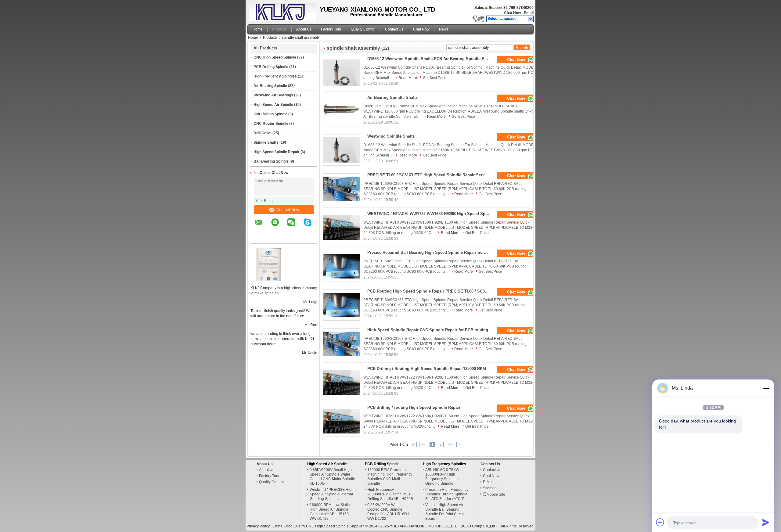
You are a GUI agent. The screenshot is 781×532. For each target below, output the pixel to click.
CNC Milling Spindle (270, 114)
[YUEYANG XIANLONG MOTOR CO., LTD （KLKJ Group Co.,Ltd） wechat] (295, 226)
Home (258, 29)
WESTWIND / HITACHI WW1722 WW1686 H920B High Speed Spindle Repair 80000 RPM (430, 213)
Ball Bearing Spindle (271, 161)
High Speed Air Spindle (273, 104)
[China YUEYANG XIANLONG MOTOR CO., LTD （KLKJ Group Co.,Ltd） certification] (269, 280)
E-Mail (488, 482)
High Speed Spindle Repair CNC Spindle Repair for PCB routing (427, 330)
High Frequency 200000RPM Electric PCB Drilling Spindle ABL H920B (390, 494)
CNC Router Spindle (271, 123)
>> (450, 444)
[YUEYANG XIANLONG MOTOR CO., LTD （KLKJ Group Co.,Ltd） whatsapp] (278, 226)
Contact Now (287, 209)
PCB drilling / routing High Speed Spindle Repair (413, 407)
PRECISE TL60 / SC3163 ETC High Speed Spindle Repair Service (428, 175)
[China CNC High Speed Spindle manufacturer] (281, 10)
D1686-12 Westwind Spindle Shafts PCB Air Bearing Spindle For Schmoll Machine (430, 58)
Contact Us (394, 29)
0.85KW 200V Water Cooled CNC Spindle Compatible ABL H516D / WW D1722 (388, 512)
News (443, 29)
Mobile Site (496, 494)
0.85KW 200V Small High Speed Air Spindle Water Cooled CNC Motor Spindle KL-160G (332, 477)
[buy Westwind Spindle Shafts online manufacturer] (341, 150)
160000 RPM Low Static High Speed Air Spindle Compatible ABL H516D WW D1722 (330, 512)
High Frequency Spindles (275, 76)
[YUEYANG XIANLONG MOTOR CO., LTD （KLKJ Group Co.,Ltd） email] (262, 226)
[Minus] (765, 388)
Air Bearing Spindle (270, 86)
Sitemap (490, 488)
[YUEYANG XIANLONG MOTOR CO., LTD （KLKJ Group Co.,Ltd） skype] (311, 226)
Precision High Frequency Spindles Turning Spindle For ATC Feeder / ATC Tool (447, 494)
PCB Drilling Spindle (271, 67)
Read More (407, 78)
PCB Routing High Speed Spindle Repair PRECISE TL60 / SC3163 (429, 291)
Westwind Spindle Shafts (391, 136)
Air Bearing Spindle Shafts (392, 97)
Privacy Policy (258, 526)
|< (413, 444)
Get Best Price (434, 78)
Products (279, 29)
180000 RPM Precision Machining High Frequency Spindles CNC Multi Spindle (389, 477)
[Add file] (660, 522)
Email (529, 13)
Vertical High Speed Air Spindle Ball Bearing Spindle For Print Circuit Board (445, 512)
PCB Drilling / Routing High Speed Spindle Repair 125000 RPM (426, 368)
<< (423, 444)
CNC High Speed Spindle (275, 57)
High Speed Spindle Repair (277, 152)
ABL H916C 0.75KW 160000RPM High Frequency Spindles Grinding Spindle (442, 477)
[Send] (766, 522)
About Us (303, 29)
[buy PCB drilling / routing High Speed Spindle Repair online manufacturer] (341, 421)
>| (459, 444)
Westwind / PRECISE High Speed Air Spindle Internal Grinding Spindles (332, 494)
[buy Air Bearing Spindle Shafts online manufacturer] (341, 111)
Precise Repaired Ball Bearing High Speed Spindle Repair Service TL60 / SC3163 (430, 252)
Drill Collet (263, 133)
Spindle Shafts (266, 142)
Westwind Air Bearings (273, 95)
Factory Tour (331, 29)
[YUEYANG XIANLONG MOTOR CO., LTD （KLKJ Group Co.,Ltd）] (530, 19)
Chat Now (512, 13)
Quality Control (363, 29)
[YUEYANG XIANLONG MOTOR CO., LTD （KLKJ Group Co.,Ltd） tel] (259, 238)
